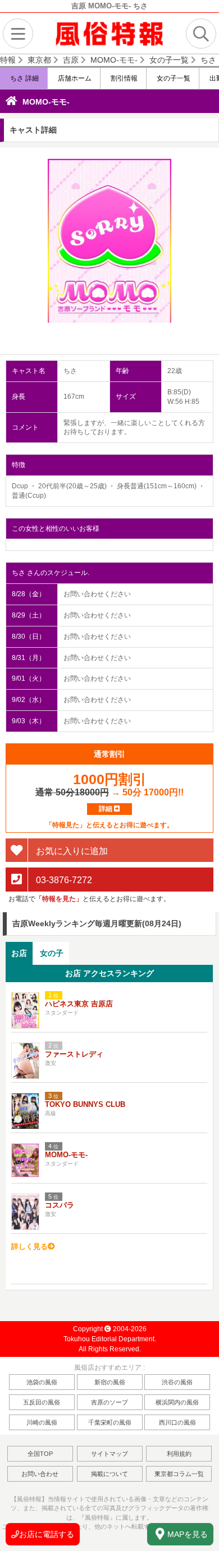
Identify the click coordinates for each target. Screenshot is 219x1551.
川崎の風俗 (41, 1422)
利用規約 (179, 1453)
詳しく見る (29, 1246)
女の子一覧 (172, 78)
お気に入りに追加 (71, 850)
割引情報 (123, 78)
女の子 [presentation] (51, 953)
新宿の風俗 (109, 1382)
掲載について (109, 1473)
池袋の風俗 (41, 1382)
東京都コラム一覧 (179, 1473)
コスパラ (59, 1205)
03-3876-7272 (63, 880)
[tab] (19, 953)
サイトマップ (109, 1453)
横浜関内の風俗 (177, 1402)
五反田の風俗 (41, 1402)
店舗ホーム (74, 78)
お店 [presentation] (19, 953)
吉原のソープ (109, 1402)
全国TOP (40, 1453)
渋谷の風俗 (177, 1382)
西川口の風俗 (177, 1422)
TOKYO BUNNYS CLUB (85, 1104)
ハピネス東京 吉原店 (79, 1004)
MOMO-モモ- (46, 101)
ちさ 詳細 (23, 78)
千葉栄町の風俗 (109, 1422)
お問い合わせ (39, 1473)
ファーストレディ (74, 1054)
